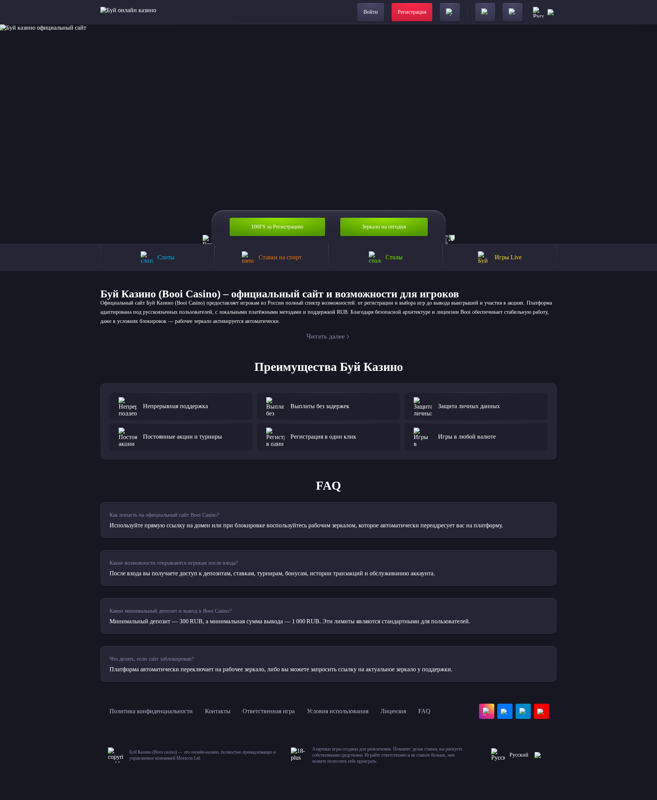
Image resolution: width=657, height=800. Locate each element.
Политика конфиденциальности (151, 711)
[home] (128, 12)
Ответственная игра (269, 711)
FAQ (424, 711)
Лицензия (393, 711)
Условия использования (337, 711)
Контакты (217, 711)
